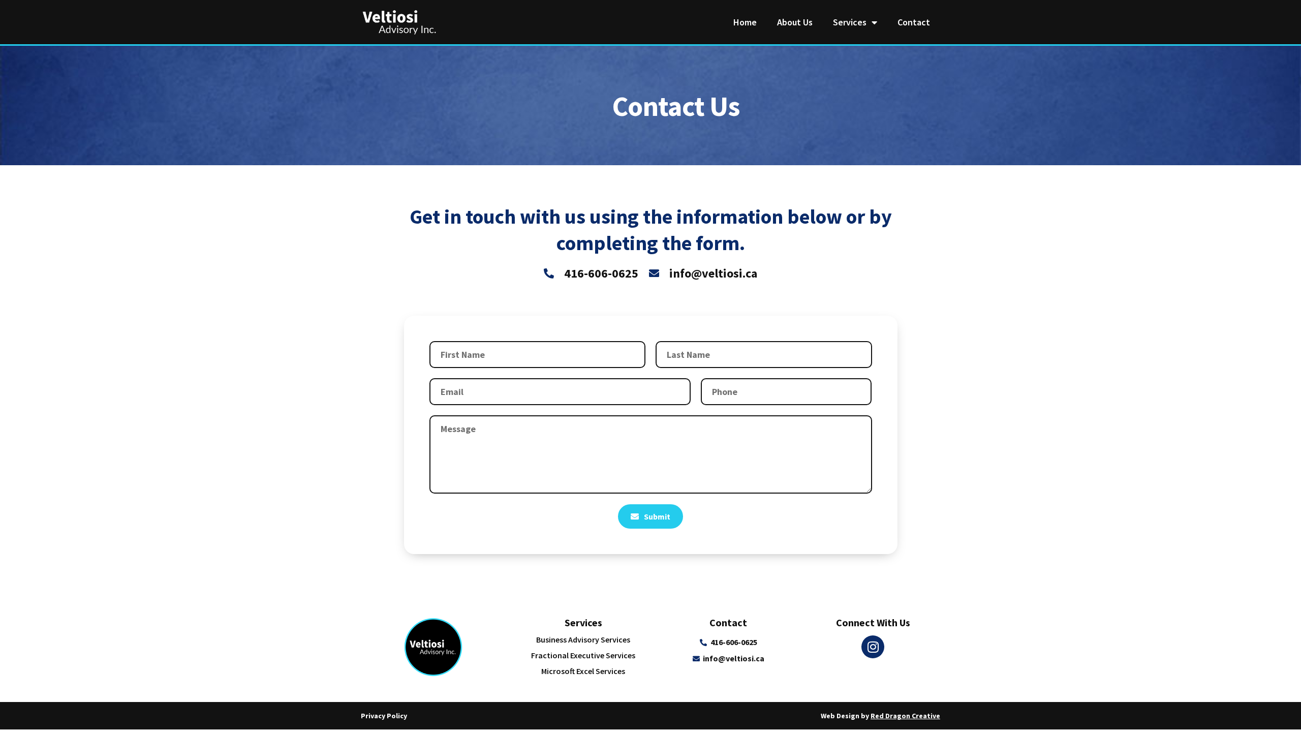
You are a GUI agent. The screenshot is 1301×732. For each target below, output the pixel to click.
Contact (913, 22)
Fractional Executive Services (583, 655)
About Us (795, 22)
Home (745, 22)
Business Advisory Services (583, 639)
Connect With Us (873, 622)
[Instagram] (872, 646)
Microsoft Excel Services (583, 671)
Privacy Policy (384, 715)
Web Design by (880, 715)
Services (849, 22)
